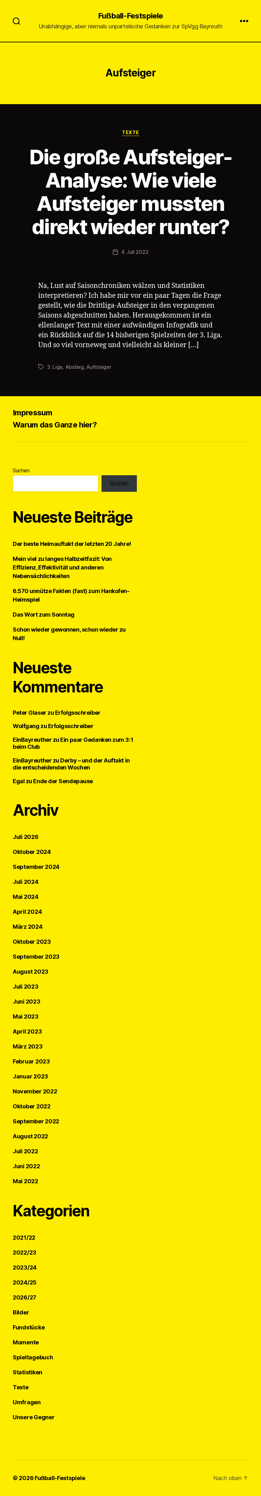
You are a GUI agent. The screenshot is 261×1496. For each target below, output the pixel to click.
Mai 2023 (26, 1016)
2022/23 (24, 1252)
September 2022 (36, 1121)
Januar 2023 (30, 1076)
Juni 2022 (26, 1166)
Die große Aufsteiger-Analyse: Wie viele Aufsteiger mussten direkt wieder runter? (130, 192)
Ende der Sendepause (63, 781)
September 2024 (36, 866)
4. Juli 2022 (135, 252)
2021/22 (24, 1237)
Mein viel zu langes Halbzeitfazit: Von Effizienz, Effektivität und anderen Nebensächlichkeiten (62, 567)
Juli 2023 (26, 986)
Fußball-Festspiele (130, 16)
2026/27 (24, 1297)
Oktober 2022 (32, 1106)
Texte (130, 132)
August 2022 (30, 1136)
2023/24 (25, 1267)
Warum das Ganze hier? (55, 424)
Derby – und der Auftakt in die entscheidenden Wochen (71, 764)
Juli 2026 (26, 837)
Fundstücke (29, 1327)
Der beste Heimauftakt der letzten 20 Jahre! (72, 543)
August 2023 (30, 971)
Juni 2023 (26, 1001)
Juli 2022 (25, 1151)
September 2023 (36, 956)
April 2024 (27, 911)
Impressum (32, 412)
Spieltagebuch (33, 1357)
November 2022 (35, 1091)
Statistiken (27, 1372)
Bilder (21, 1312)
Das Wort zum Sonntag (43, 614)
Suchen (21, 470)
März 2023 (28, 1046)
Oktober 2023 (32, 941)
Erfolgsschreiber (78, 712)
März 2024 (28, 926)
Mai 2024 (26, 896)
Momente (26, 1342)
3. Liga (54, 367)
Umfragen (27, 1402)
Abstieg (74, 367)
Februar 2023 (31, 1061)
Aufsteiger (98, 367)
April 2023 (27, 1031)
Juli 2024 (26, 881)
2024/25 (25, 1282)
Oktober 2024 (32, 851)
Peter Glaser (29, 712)
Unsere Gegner (34, 1417)
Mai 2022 (25, 1181)
